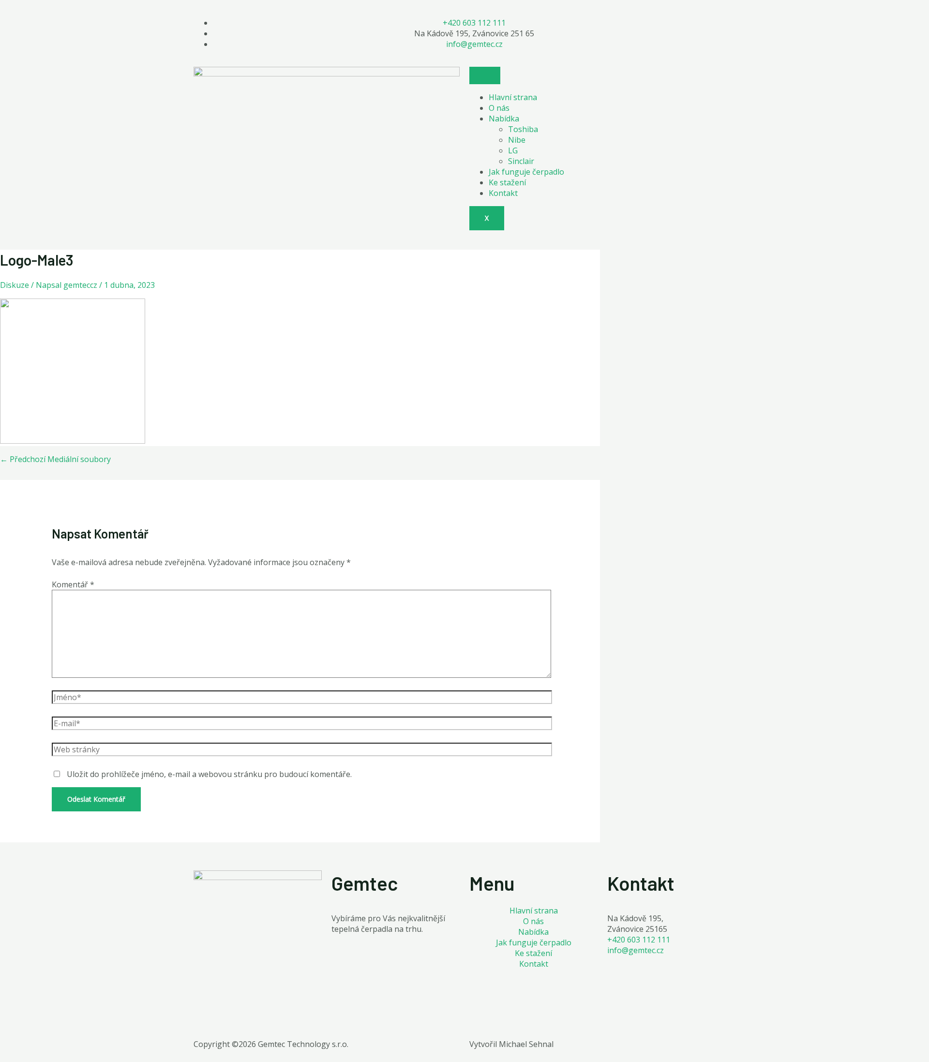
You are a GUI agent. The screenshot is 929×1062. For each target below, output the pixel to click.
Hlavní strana (513, 97)
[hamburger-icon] (484, 75)
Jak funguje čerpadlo (526, 171)
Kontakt (503, 193)
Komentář (73, 584)
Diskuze (14, 285)
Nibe (516, 140)
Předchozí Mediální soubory (55, 459)
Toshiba (523, 129)
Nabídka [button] (504, 118)
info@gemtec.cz (635, 950)
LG (513, 150)
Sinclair (521, 161)
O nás (499, 108)
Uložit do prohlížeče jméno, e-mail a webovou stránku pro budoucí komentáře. (209, 774)
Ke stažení (507, 182)
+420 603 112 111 (638, 939)
